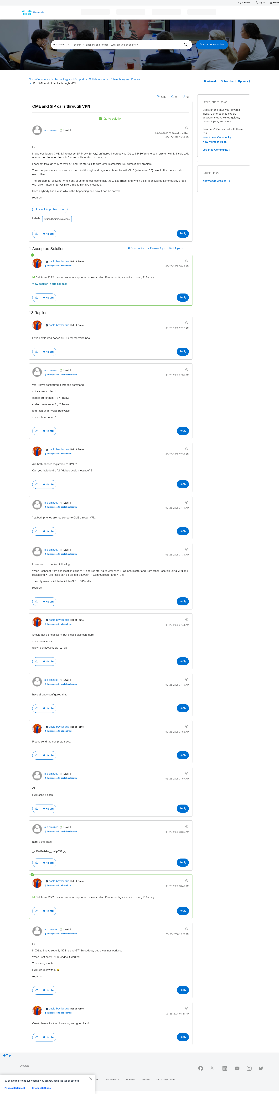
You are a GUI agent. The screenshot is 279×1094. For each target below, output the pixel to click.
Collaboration (97, 79)
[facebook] (200, 1068)
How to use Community (217, 137)
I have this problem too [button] (50, 209)
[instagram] (249, 1068)
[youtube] (237, 1068)
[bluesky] (260, 1068)
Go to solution (113, 118)
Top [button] (8, 1055)
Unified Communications (57, 219)
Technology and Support (69, 79)
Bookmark (210, 81)
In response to (59, 266)
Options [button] (243, 81)
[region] (47, 1084)
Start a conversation (212, 44)
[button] (37, 234)
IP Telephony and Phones (125, 79)
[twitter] (212, 1068)
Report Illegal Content (166, 1080)
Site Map (146, 1080)
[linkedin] (224, 1068)
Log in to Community (216, 150)
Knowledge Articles (215, 181)
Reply (183, 233)
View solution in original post (49, 284)
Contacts (24, 1066)
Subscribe (227, 81)
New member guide (215, 142)
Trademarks (130, 1080)
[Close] (90, 1078)
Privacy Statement (15, 1088)
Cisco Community (39, 79)
